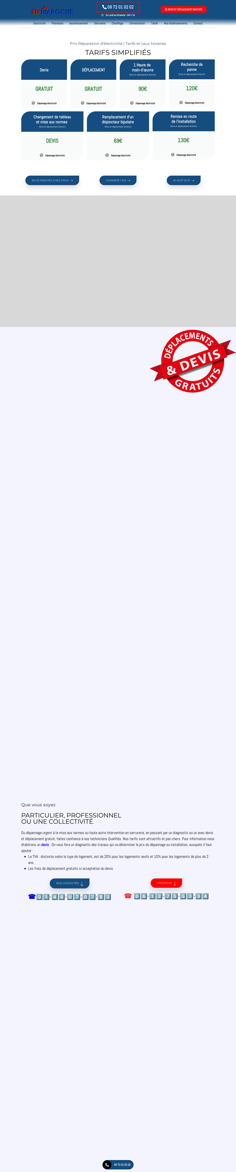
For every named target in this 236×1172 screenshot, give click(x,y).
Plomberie (57, 23)
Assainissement (78, 23)
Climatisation (137, 23)
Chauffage (117, 23)
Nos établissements (175, 23)
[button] (52, 180)
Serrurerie (99, 23)
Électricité (39, 23)
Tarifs (154, 23)
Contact (198, 23)
